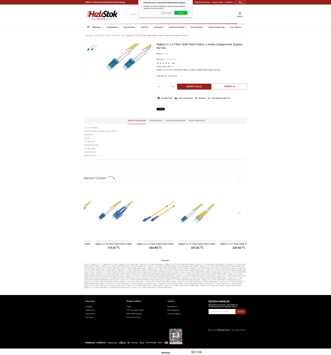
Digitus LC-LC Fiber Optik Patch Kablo (179, 264)
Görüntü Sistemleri (177, 27)
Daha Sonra (167, 13)
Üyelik (128, 306)
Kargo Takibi (218, 2)
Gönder (240, 311)
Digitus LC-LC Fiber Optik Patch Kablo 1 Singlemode (137, 270)
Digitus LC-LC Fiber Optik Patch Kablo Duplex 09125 (222, 280)
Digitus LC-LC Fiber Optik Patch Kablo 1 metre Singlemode (123, 266)
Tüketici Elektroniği (216, 27)
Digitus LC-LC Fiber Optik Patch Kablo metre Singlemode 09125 (149, 276)
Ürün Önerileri (197, 120)
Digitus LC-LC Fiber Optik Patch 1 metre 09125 (144, 285)
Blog (240, 2)
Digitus (86, 264)
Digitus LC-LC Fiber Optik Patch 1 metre (161, 282)
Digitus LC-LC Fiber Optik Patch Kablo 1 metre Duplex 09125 (213, 268)
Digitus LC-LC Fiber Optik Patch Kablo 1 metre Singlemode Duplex (172, 266)
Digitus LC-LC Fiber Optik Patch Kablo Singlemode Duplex (204, 278)
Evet (181, 13)
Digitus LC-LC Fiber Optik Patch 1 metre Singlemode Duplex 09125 (131, 284)
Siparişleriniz (172, 306)
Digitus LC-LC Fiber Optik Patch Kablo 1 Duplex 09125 (200, 272)
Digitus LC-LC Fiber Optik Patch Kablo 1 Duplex (161, 272)
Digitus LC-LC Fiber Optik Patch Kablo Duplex (183, 280)
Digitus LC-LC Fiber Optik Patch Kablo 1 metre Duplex (168, 268)
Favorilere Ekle (92, 243)
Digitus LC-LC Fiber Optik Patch (152, 264)
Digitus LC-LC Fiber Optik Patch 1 (132, 282)
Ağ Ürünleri (158, 27)
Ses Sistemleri (196, 27)
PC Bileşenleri (112, 27)
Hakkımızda (90, 310)
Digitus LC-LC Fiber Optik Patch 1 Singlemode (181, 285)
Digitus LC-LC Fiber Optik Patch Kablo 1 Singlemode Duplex (181, 270)
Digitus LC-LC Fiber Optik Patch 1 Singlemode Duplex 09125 (107, 287)
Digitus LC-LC (96, 264)
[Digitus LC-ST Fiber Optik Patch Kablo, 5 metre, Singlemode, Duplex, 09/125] (176, 213)
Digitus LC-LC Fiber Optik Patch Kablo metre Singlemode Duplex (201, 274)
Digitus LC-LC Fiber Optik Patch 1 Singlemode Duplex (220, 285)
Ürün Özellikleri (137, 120)
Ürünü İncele (101, 243)
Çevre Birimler (129, 27)
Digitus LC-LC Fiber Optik (128, 264)
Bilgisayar (97, 27)
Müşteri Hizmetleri (202, 2)
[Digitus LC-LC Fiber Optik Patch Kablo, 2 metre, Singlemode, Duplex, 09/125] (134, 213)
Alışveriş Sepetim (174, 314)
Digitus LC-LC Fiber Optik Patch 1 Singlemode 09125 (152, 287)
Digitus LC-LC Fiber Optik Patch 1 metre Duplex (223, 284)
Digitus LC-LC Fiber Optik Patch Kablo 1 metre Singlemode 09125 (121, 268)
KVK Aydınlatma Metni (135, 310)
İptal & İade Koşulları (134, 314)
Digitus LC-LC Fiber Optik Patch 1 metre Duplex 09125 (105, 285)
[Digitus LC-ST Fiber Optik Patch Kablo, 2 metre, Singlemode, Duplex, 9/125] (217, 213)
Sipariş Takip (90, 314)
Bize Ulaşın (89, 317)
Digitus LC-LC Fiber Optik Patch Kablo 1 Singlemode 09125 (118, 272)
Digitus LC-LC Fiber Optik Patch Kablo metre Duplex (196, 276)
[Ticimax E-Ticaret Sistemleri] (165, 353)
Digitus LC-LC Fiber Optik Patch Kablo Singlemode (161, 278)
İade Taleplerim (173, 310)
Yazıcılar (144, 27)
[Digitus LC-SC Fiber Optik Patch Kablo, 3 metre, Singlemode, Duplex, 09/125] (92, 213)
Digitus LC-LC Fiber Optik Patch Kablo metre (113, 274)
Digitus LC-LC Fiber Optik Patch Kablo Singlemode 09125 (142, 280)
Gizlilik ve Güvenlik (133, 317)
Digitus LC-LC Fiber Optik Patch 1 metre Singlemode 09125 (181, 284)
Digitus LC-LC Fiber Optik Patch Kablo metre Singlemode (153, 274)
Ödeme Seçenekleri (175, 120)
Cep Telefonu (235, 27)
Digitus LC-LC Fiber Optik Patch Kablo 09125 (101, 282)
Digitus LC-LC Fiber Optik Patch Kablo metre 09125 (120, 278)
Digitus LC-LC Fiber (110, 264)
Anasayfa (89, 27)
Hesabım (229, 2)
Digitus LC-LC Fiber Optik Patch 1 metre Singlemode (198, 282)
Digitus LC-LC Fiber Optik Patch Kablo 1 (210, 264)
